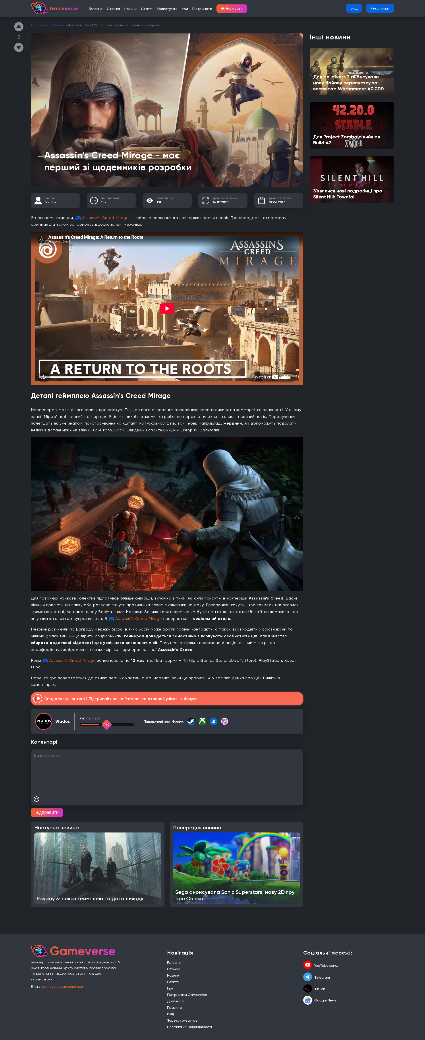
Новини (130, 9)
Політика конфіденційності (189, 1027)
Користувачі (167, 9)
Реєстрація (380, 8)
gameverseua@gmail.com (63, 986)
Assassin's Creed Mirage (105, 217)
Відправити (46, 812)
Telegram (322, 977)
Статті (147, 9)
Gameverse (39, 25)
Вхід (354, 8)
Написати (232, 8)
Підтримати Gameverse (187, 995)
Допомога (175, 1001)
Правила (174, 1007)
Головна (95, 9)
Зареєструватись (182, 1020)
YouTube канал (326, 965)
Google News (325, 1000)
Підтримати (202, 9)
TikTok (319, 989)
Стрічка (113, 9)
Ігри (185, 9)
